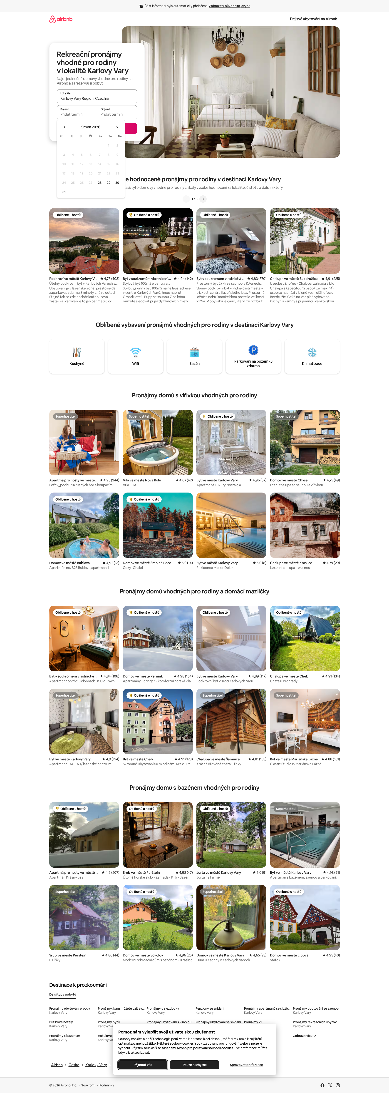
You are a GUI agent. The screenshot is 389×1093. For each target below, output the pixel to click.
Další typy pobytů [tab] (62, 994)
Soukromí (88, 1085)
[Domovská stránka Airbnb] (60, 19)
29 (108, 183)
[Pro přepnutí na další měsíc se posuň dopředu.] (117, 127)
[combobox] (97, 98)
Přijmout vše (143, 1065)
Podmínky (106, 1085)
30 (117, 183)
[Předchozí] (186, 199)
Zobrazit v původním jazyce (229, 6)
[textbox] (76, 114)
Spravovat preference (246, 1065)
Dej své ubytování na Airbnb (313, 19)
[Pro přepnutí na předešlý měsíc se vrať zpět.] (64, 127)
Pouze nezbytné (194, 1065)
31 (64, 192)
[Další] (203, 199)
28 (100, 183)
